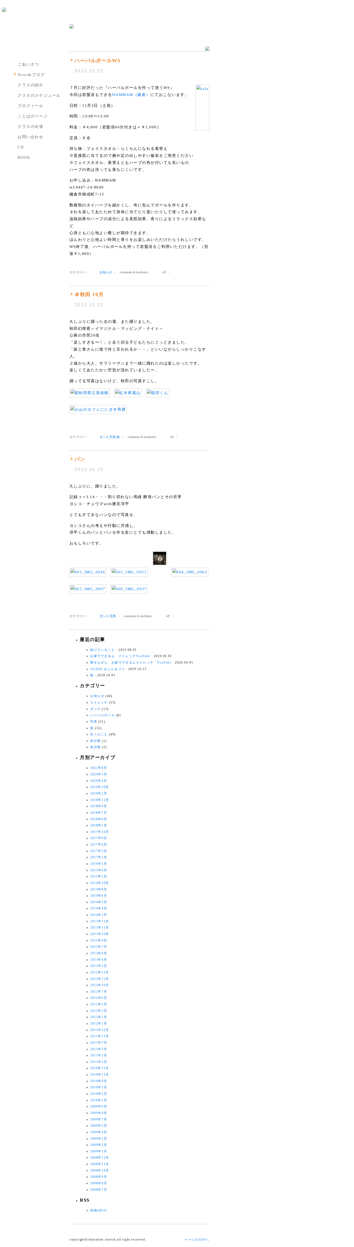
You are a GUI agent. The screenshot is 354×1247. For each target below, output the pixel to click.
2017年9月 (98, 838)
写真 (113, 437)
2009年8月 (98, 1113)
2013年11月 (99, 927)
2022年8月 (98, 768)
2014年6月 (98, 895)
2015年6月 (98, 870)
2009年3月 (98, 1138)
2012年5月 (98, 1004)
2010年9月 (98, 1081)
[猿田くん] (157, 393)
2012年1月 (98, 1023)
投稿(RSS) (98, 1210)
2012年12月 (99, 972)
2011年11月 (99, 1036)
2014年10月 (99, 883)
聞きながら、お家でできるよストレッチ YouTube (131, 662)
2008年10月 (99, 1170)
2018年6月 (98, 819)
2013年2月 (98, 966)
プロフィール (31, 106)
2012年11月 (99, 979)
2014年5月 (98, 902)
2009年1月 (98, 1151)
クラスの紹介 (31, 85)
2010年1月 (98, 1100)
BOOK (24, 157)
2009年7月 (98, 1119)
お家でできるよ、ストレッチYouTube (120, 656)
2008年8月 (98, 1183)
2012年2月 (98, 1017)
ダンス (104, 437)
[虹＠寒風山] (127, 393)
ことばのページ (33, 116)
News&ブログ (31, 75)
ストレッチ (99, 702)
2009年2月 (98, 1145)
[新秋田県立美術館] (89, 393)
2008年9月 (98, 1177)
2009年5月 (98, 1125)
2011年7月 (98, 1042)
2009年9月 (98, 1106)
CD (21, 147)
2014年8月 (98, 889)
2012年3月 (98, 1011)
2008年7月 (98, 1190)
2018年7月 (98, 812)
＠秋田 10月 (89, 294)
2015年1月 (98, 876)
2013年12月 (99, 921)
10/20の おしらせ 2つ (107, 669)
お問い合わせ (31, 137)
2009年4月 (98, 1132)
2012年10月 (99, 985)
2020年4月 (98, 781)
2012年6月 (98, 998)
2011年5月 (98, 1049)
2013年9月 (98, 940)
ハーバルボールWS (98, 60)
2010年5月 (98, 1087)
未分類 (95, 741)
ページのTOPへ (197, 1240)
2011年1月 (98, 1062)
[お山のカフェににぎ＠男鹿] (98, 409)
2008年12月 (99, 1157)
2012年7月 (98, 991)
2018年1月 (98, 825)
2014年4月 (98, 908)
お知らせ (106, 272)
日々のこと (99, 734)
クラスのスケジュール (39, 95)
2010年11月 (99, 1074)
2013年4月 (98, 960)
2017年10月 (99, 832)
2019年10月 (99, 787)
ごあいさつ (28, 64)
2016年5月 (98, 864)
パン (80, 459)
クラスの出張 (31, 126)
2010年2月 (98, 1094)
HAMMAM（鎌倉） (131, 95)
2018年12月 (99, 800)
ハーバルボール (102, 715)
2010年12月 (99, 1068)
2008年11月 (99, 1164)
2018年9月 (98, 806)
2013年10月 (99, 934)
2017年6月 (98, 844)
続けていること (102, 650)
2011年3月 (98, 1055)
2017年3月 (98, 851)
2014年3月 (98, 915)
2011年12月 (99, 1030)
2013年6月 (98, 953)
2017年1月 (98, 857)
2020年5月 (98, 774)
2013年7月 (98, 947)
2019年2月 (98, 793)
